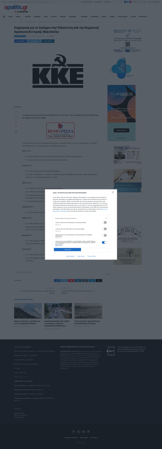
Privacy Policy (92, 256)
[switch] (104, 222)
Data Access (81, 256)
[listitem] (81, 218)
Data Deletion (70, 256)
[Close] (113, 193)
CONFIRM (67, 249)
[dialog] (81, 224)
